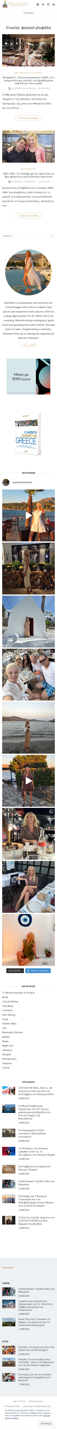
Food (5, 1019)
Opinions (7, 1050)
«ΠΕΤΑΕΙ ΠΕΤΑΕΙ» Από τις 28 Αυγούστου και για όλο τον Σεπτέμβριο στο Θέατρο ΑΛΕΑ (35, 1091)
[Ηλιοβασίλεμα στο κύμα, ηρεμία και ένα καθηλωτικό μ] (28, 515)
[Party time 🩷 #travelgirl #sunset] (28, 728)
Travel (6, 1067)
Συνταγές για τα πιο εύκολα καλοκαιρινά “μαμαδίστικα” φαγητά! (34, 1377)
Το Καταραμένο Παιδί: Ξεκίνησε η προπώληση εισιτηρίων (32, 1133)
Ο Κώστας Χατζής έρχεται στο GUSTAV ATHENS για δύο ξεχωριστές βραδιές (36, 1220)
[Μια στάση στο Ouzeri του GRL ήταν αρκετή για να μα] (28, 781)
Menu (30, 12)
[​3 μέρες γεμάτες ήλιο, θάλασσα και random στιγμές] (28, 940)
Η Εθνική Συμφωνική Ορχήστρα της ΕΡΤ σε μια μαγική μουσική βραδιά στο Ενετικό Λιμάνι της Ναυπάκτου (34, 1112)
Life (4, 1028)
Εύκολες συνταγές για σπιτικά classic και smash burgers (36, 1348)
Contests (7, 1010)
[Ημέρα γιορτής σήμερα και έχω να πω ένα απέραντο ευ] (28, 887)
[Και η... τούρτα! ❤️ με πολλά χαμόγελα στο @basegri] (28, 834)
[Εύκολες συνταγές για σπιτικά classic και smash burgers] (8, 1350)
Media (6, 1036)
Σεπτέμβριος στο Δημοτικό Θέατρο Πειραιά (34, 1168)
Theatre (7, 1063)
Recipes (6, 1054)
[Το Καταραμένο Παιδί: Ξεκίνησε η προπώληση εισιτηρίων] (8, 1133)
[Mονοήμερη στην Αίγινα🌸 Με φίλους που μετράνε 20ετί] (28, 675)
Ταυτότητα (18, 1401)
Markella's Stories (12, 1032)
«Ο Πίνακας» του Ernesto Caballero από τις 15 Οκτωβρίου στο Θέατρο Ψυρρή (36, 1151)
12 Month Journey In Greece (18, 992)
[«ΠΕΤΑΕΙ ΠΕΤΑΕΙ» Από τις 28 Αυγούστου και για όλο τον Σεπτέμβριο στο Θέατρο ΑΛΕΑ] (8, 1090)
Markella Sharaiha (24, 88)
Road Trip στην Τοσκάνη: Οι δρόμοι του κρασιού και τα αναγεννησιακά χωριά (34, 1322)
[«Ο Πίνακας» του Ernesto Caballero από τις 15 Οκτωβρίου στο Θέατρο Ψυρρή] (8, 1151)
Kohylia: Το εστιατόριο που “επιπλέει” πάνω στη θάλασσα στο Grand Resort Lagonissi (36, 1362)
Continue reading (30, 118)
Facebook (8, 1267)
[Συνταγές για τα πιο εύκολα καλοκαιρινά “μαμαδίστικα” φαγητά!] (8, 1377)
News (5, 1041)
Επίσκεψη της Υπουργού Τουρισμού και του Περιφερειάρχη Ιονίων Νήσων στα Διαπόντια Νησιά (36, 1200)
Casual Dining (10, 1001)
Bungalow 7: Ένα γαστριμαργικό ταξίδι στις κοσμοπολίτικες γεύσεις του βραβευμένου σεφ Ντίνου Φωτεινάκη (29, 80)
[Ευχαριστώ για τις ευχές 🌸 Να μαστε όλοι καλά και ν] (28, 568)
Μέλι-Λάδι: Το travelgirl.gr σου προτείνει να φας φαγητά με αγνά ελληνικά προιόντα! (28, 175)
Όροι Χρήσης (36, 1401)
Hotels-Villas (9, 1023)
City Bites (7, 1006)
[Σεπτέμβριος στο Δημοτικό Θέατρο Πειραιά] (8, 1169)
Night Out (8, 1045)
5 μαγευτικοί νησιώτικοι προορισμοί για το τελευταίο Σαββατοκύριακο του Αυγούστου (35, 1305)
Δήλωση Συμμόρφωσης (37, 1406)
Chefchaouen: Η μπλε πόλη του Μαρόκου (36, 1183)
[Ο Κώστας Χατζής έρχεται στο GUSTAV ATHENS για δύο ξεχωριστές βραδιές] (8, 1220)
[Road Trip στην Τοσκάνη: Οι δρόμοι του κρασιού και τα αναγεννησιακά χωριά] (8, 1322)
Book (5, 997)
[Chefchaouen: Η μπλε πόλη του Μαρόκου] (8, 1184)
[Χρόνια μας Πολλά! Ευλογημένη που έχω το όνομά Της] (28, 622)
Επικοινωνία (12, 1406)
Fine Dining (20, 73)
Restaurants (35, 73)
